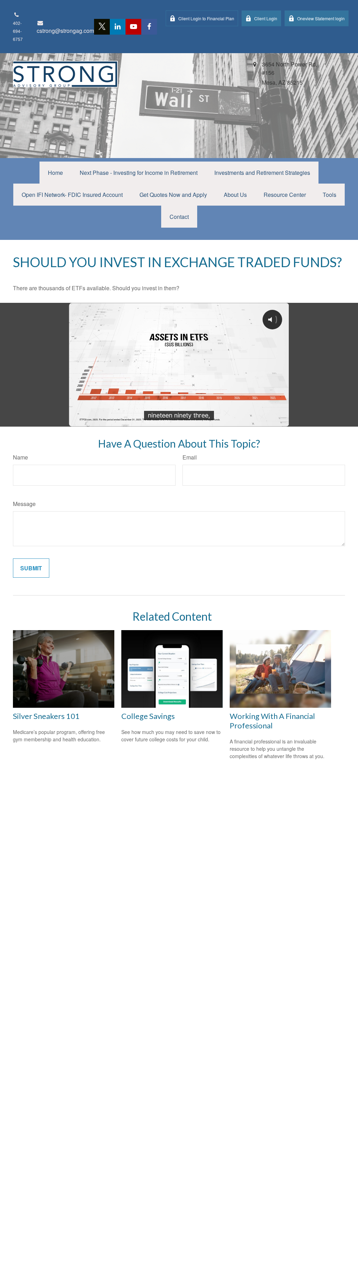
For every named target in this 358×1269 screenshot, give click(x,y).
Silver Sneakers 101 (46, 716)
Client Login (265, 18)
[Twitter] (102, 27)
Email (189, 457)
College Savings (148, 716)
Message (24, 504)
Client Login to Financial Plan (206, 18)
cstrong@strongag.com (65, 31)
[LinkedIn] (118, 27)
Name (20, 457)
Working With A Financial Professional (272, 720)
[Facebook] (149, 27)
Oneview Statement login (321, 18)
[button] (55, 173)
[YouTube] (133, 27)
